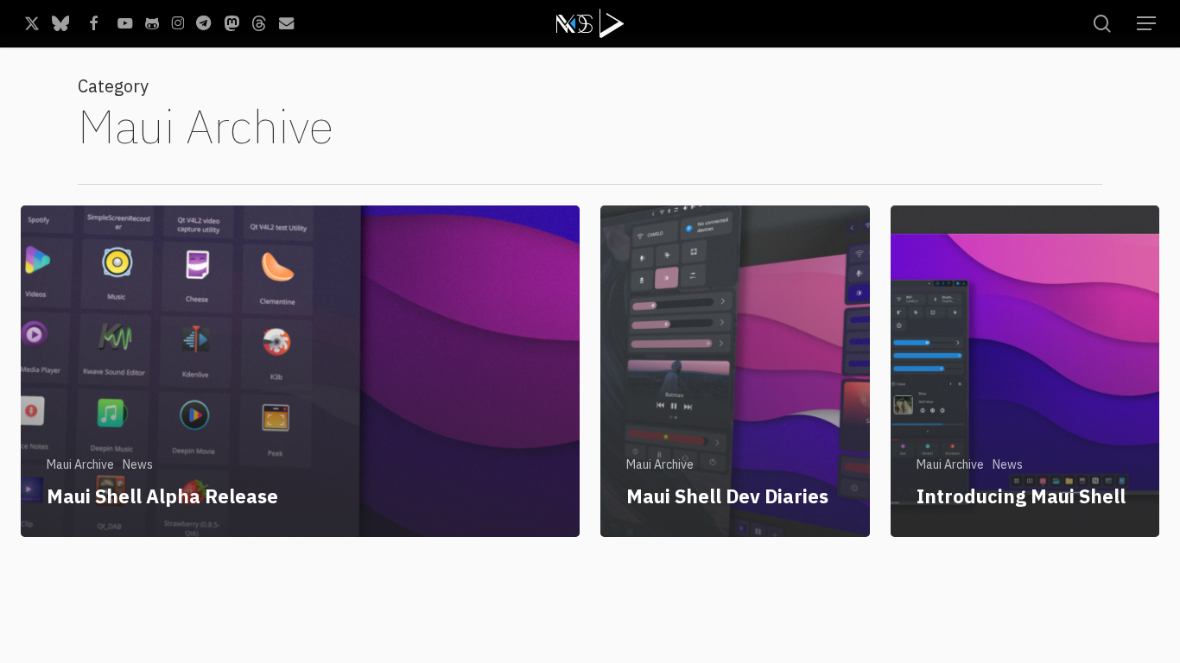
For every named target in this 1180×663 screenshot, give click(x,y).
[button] (1146, 24)
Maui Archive (80, 464)
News (138, 464)
